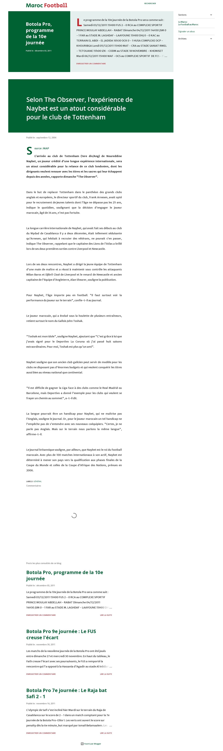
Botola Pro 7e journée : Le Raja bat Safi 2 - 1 (66, 693)
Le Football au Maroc (188, 24)
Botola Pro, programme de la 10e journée (40, 33)
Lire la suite (106, 615)
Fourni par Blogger (92, 743)
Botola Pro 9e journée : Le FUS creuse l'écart (61, 634)
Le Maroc (182, 22)
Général (38, 481)
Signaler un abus (186, 31)
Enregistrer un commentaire (91, 63)
